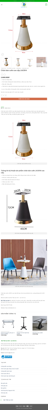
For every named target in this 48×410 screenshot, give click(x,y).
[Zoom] (2, 54)
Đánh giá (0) (7, 108)
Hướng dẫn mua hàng (6, 366)
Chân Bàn (18, 68)
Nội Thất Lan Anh (8, 400)
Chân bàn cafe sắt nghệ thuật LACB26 (23, 333)
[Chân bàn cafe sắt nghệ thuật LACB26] (24, 323)
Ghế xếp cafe (4, 392)
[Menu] (1, 4)
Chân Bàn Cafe (25, 68)
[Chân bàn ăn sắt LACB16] (39, 323)
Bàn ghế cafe (4, 383)
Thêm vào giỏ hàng (24, 99)
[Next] (44, 33)
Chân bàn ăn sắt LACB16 (37, 332)
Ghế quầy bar (4, 385)
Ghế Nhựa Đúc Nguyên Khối (8, 390)
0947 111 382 (19, 0)
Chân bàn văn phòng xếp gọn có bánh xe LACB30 (8, 333)
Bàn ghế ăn (3, 388)
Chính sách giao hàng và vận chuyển (10, 368)
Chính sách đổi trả (5, 373)
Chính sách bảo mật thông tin (8, 376)
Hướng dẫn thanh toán (6, 371)
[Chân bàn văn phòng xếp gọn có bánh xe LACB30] (8, 323)
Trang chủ (3, 68)
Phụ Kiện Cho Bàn (11, 68)
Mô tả (2, 108)
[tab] (2, 108)
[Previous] (3, 33)
